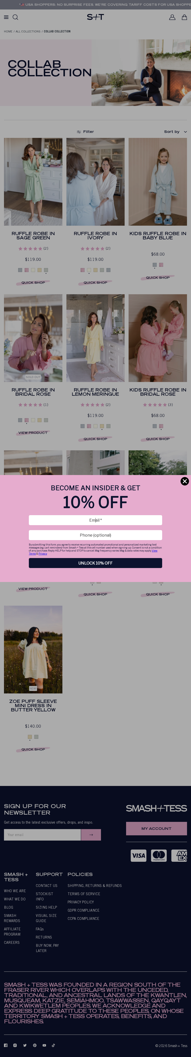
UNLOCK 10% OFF (95, 563)
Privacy (43, 553)
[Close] (185, 481)
